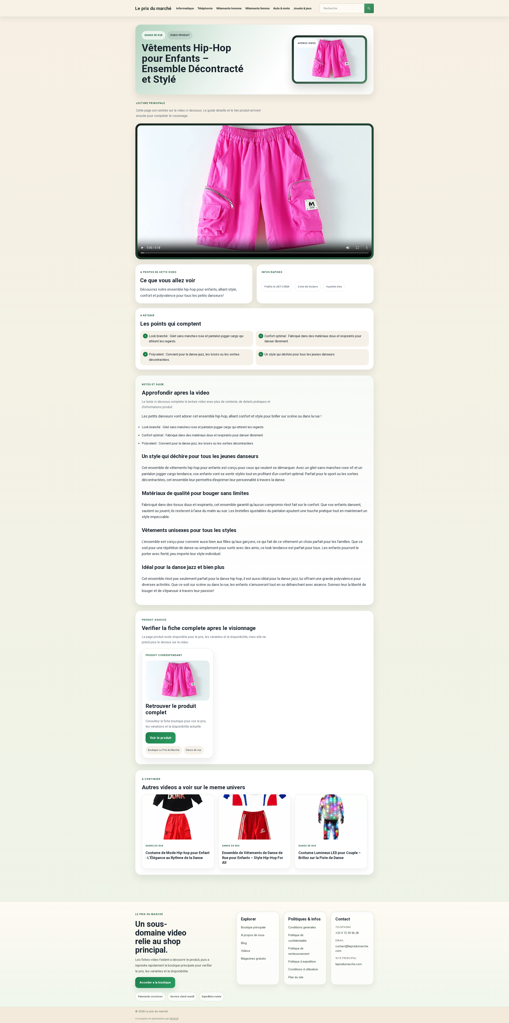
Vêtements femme (257, 8)
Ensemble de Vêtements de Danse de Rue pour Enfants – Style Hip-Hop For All (252, 858)
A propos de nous (252, 935)
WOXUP (174, 1018)
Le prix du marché (153, 8)
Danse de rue (154, 35)
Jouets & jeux (302, 8)
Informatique (185, 8)
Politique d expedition (302, 961)
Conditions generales (302, 927)
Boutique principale (253, 927)
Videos (245, 951)
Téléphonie (205, 8)
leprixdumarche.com (348, 964)
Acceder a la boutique (155, 982)
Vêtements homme (229, 8)
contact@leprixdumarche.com (352, 948)
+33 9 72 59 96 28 (347, 933)
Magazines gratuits (253, 958)
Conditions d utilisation (303, 969)
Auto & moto (281, 8)
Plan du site (295, 977)
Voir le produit (160, 738)
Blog (244, 943)
